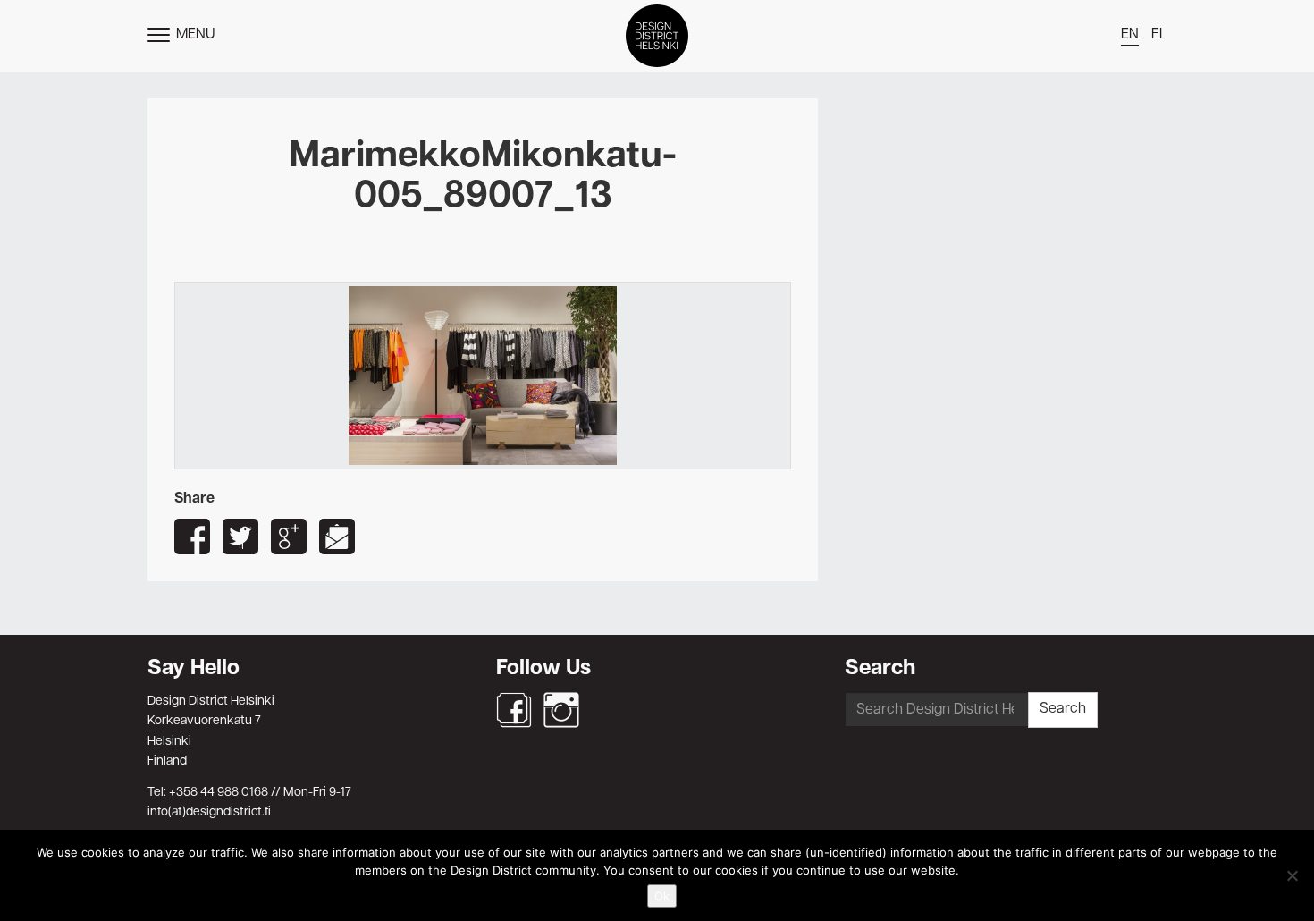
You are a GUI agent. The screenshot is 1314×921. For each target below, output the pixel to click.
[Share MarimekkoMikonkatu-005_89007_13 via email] (337, 536)
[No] (1292, 875)
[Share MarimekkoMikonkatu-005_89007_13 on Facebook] (192, 536)
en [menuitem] (1130, 35)
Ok (662, 896)
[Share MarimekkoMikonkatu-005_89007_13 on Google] (289, 536)
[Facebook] (514, 710)
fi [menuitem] (1156, 35)
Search (1063, 709)
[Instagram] (561, 710)
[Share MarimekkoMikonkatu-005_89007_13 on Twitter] (240, 536)
